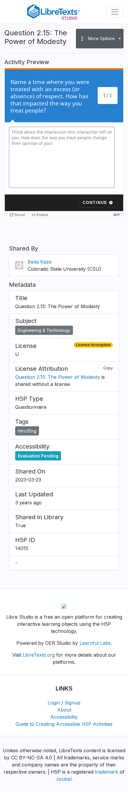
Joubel (63, 779)
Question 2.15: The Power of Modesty (57, 377)
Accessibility (64, 717)
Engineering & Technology (44, 330)
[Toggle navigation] (115, 12)
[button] (100, 38)
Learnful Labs (95, 643)
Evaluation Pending (38, 455)
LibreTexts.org (39, 655)
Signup (72, 703)
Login (54, 703)
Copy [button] (108, 368)
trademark (106, 772)
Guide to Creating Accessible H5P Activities (64, 724)
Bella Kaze (39, 262)
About (64, 710)
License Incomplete (93, 345)
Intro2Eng (27, 430)
